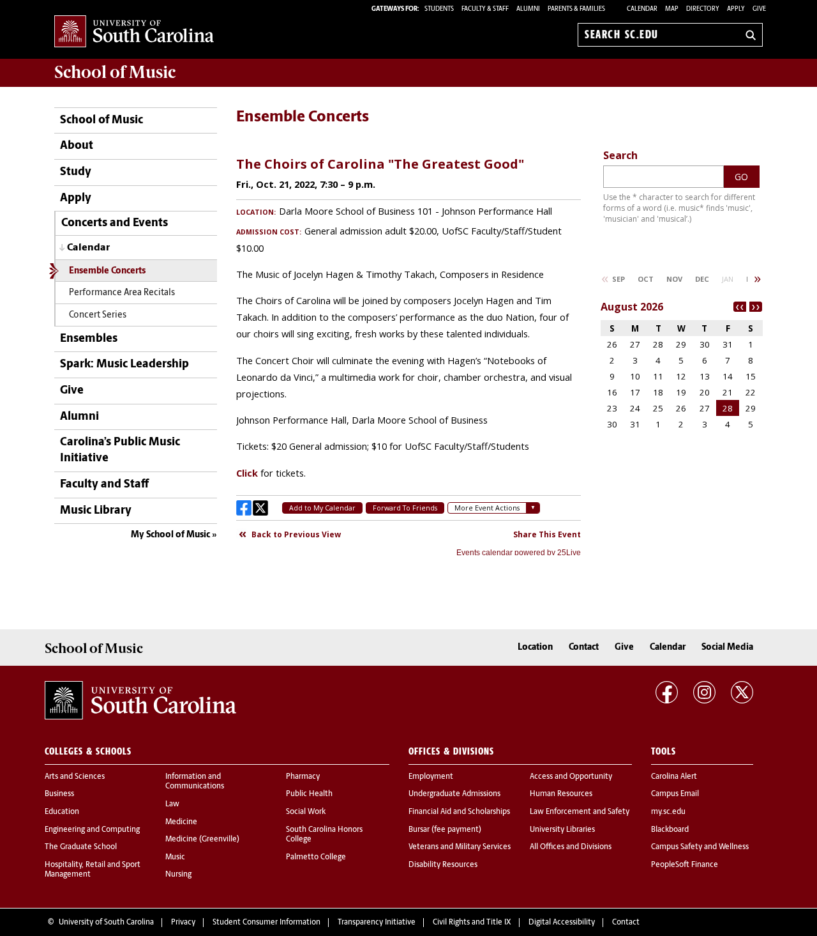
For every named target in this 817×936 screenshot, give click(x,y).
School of (115, 72)
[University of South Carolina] (140, 700)
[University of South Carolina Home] (134, 32)
